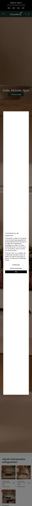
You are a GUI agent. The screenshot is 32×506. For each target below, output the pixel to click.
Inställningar (16, 265)
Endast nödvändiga (16, 268)
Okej (16, 272)
